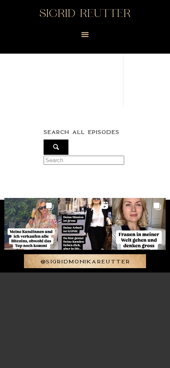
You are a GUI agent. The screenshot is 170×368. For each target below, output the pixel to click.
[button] (85, 35)
